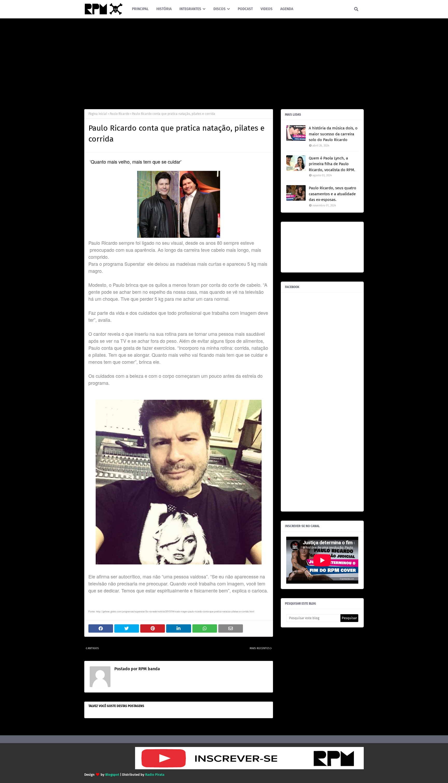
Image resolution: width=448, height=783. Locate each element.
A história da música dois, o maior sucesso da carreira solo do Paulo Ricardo (333, 134)
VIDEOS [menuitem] (266, 9)
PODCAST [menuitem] (245, 9)
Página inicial (97, 114)
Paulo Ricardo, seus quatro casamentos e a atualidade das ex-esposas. (332, 194)
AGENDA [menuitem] (286, 9)
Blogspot (112, 775)
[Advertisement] (224, 62)
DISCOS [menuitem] (219, 9)
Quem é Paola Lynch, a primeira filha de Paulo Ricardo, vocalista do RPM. (332, 164)
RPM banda (148, 668)
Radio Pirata (154, 775)
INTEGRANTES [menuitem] (190, 9)
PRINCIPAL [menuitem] (140, 9)
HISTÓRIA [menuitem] (164, 9)
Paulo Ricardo (119, 114)
